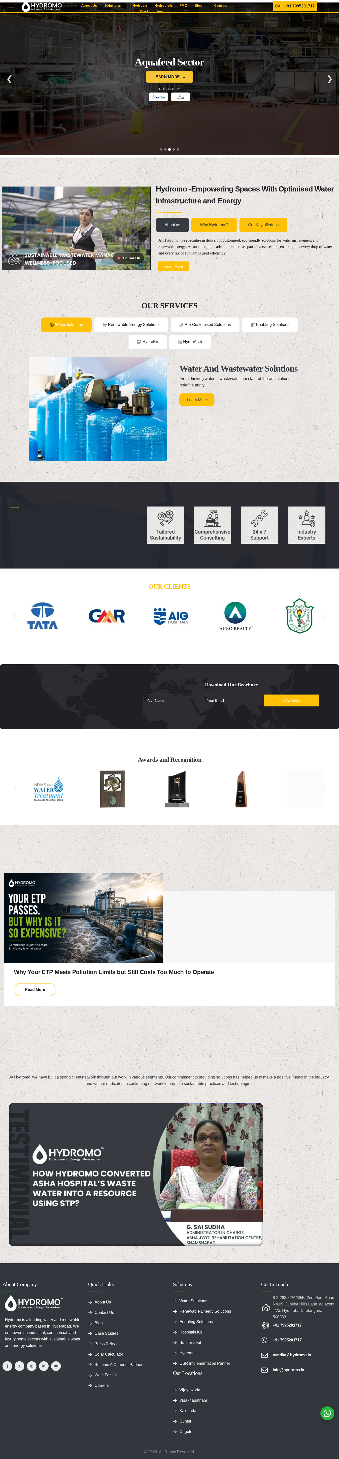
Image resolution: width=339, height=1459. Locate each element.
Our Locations (152, 11)
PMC (183, 5)
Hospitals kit (190, 1332)
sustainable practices (202, 1083)
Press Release (108, 1344)
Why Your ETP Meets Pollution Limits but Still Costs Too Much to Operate (114, 972)
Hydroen (140, 5)
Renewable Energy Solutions (205, 1311)
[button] (14, 616)
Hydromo (22, 1077)
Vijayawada (189, 1390)
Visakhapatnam (193, 1400)
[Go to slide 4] (174, 149)
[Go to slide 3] (170, 149)
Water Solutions (193, 1301)
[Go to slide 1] (161, 149)
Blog (199, 5)
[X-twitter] (19, 1366)
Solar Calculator (109, 1354)
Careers (102, 1385)
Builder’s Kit (190, 1342)
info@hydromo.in (288, 1370)
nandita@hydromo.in (292, 1355)
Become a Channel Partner (118, 1365)
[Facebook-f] (7, 1366)
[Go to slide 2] (165, 149)
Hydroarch (163, 5)
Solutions (112, 5)
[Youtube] (56, 1366)
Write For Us (106, 1375)
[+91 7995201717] (264, 1325)
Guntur (185, 1421)
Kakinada (187, 1411)
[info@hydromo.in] (264, 1370)
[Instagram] (31, 1366)
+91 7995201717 (287, 1325)
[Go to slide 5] (177, 149)
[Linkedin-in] (44, 1366)
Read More (35, 989)
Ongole (185, 1431)
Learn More (166, 95)
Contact (221, 5)
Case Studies (106, 1333)
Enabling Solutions (196, 1322)
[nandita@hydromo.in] (264, 1355)
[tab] (172, 225)
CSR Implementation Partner (204, 1363)
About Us (89, 5)
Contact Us (104, 1312)
